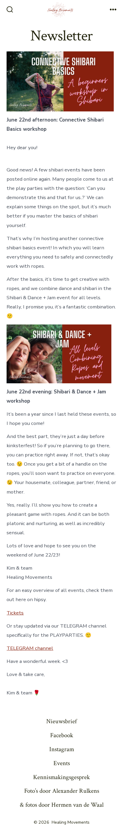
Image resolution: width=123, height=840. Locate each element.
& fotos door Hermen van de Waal (62, 805)
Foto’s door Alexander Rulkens (61, 791)
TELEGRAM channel (30, 648)
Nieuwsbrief (61, 721)
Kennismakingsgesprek (61, 777)
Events (61, 763)
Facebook (61, 735)
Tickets (15, 612)
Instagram (61, 749)
